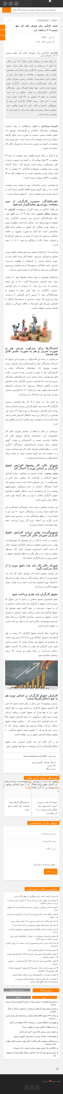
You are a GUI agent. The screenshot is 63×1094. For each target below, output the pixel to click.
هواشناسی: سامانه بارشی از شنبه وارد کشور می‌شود (35, 1036)
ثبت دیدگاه (50, 872)
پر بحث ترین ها (17, 990)
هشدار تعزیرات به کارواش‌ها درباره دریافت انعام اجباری (34, 975)
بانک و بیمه (43, 20)
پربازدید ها (46, 990)
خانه (54, 20)
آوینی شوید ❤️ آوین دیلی (51, 1081)
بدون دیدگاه (51, 769)
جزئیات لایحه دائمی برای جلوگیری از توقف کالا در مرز (35, 896)
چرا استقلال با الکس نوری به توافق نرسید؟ (39, 1027)
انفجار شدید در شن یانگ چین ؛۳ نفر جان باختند (37, 1032)
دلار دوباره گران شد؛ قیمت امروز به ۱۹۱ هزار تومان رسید (33, 921)
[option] (45, 799)
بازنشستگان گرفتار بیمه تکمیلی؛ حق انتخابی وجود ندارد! (18, 806)
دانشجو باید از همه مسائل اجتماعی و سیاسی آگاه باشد (38, 10)
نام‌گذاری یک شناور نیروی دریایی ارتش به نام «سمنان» (34, 1048)
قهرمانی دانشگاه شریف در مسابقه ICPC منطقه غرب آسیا (33, 1022)
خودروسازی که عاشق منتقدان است (42, 950)
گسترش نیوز (37, 762)
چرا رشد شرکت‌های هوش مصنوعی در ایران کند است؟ (34, 925)
